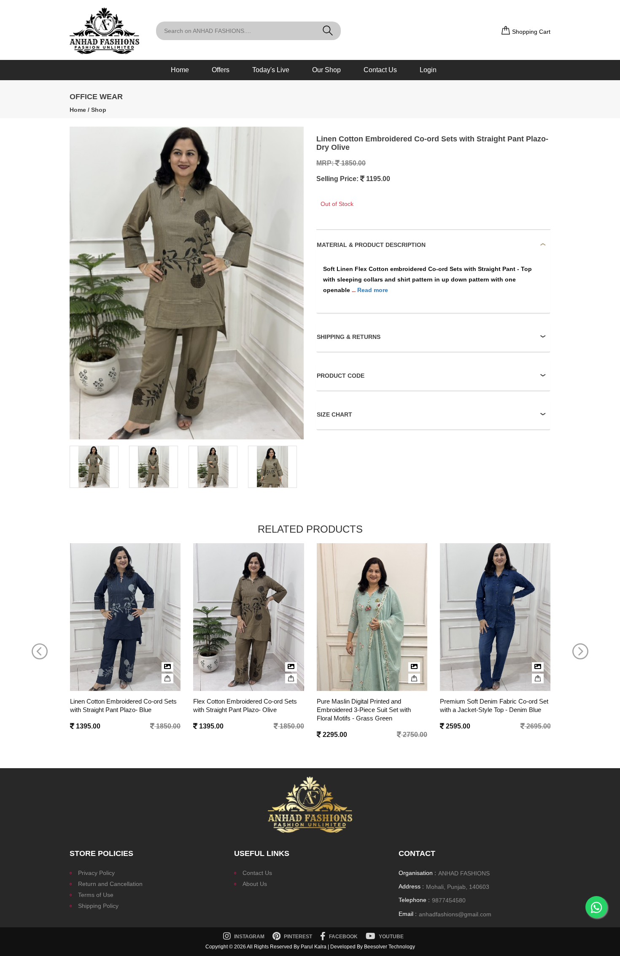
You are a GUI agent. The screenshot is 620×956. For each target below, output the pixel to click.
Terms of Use (95, 894)
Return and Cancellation (110, 883)
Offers (220, 69)
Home (180, 69)
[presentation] (40, 652)
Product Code (340, 375)
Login (428, 69)
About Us (255, 883)
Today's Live (270, 69)
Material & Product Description (371, 244)
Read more (372, 290)
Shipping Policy (98, 905)
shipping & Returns (348, 336)
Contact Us (380, 69)
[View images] (167, 667)
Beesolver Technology (389, 947)
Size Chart (334, 414)
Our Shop (326, 69)
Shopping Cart (530, 31)
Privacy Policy (96, 872)
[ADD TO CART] (167, 678)
